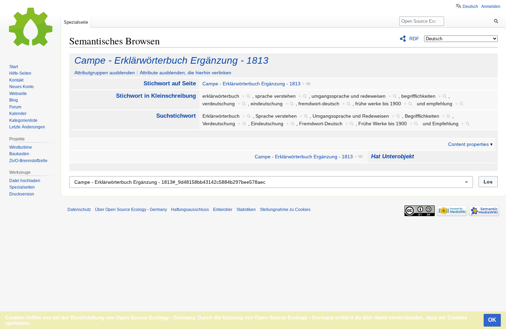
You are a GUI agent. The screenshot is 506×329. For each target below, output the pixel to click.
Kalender (18, 113)
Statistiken (246, 209)
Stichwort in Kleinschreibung (156, 96)
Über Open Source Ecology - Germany (131, 209)
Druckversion (21, 194)
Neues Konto (21, 86)
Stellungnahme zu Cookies (285, 209)
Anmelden (490, 6)
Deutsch (470, 6)
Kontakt (16, 80)
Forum (15, 107)
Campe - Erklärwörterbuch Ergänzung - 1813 (171, 60)
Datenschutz (79, 209)
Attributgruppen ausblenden (104, 72)
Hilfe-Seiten (20, 73)
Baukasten (19, 153)
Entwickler (222, 209)
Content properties (468, 144)
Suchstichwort (176, 116)
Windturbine (20, 147)
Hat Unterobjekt (392, 156)
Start (13, 66)
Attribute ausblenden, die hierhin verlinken (185, 72)
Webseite (18, 93)
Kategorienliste (23, 120)
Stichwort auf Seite (170, 83)
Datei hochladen (24, 180)
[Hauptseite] (30, 27)
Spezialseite (76, 22)
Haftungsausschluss (190, 209)
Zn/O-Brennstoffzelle (28, 160)
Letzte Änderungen (27, 127)
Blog (13, 100)
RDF (414, 38)
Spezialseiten (22, 187)
